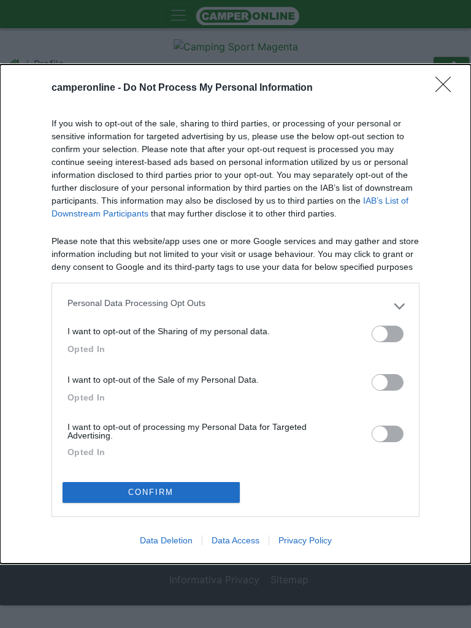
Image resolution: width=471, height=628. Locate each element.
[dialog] (235, 313)
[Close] (447, 88)
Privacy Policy (305, 540)
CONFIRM (151, 492)
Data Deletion (166, 540)
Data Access (235, 540)
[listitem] (235, 306)
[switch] (388, 334)
